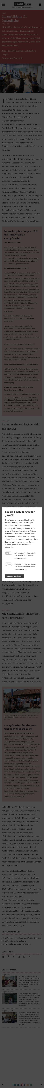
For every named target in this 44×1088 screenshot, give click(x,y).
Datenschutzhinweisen (13, 542)
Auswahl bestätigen (14, 576)
